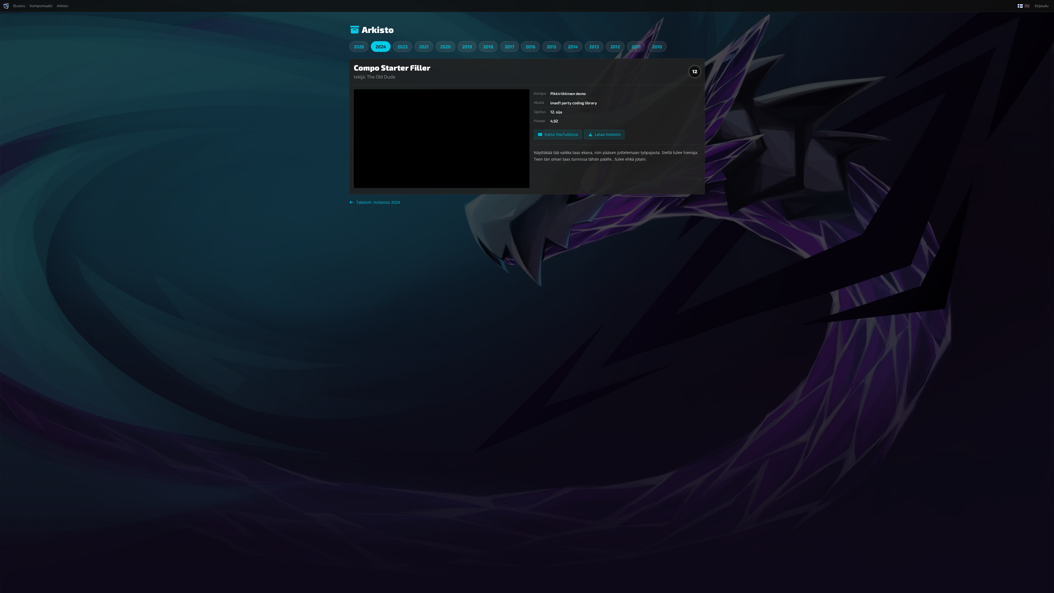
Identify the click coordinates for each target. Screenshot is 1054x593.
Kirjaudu (1042, 5)
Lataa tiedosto (608, 134)
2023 (402, 46)
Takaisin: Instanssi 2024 (378, 202)
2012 (615, 46)
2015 (551, 46)
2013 (594, 46)
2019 (467, 46)
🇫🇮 (1020, 6)
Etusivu (19, 5)
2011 (636, 46)
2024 (380, 46)
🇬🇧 (1027, 6)
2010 (657, 46)
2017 (509, 46)
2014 (573, 46)
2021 (424, 46)
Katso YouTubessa (561, 134)
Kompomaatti (41, 5)
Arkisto (62, 5)
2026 (359, 46)
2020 (445, 46)
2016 (530, 46)
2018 (488, 46)
